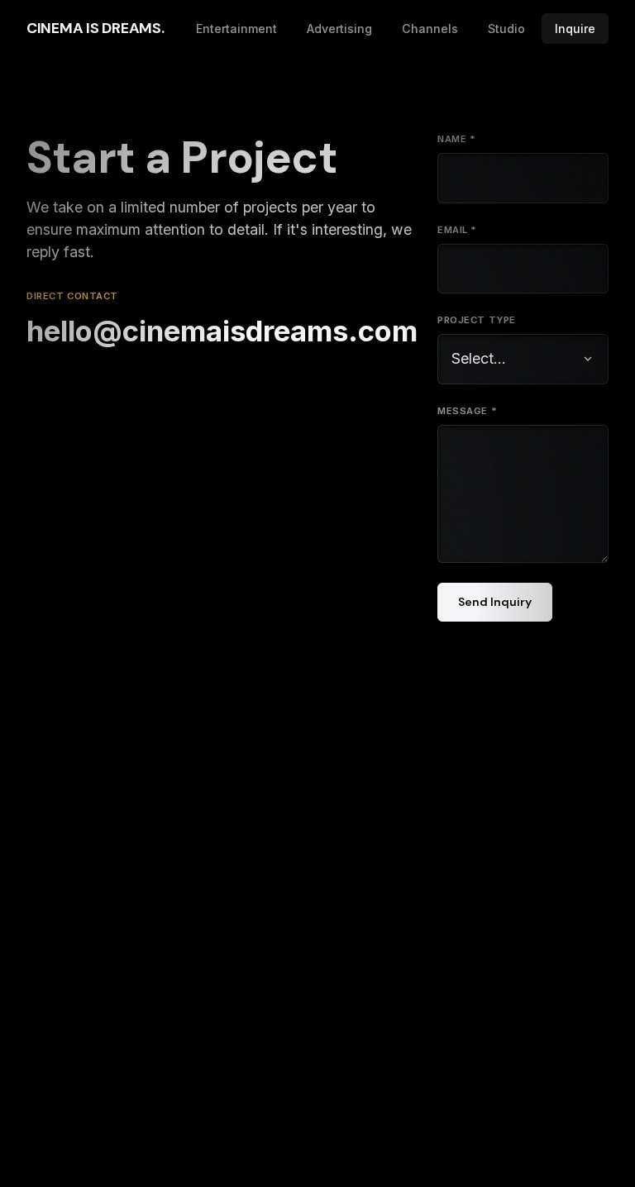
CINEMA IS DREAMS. (95, 28)
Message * (467, 411)
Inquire (575, 28)
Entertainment (236, 28)
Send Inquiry (495, 601)
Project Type (476, 320)
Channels (430, 28)
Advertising (339, 28)
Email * (457, 230)
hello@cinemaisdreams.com (222, 330)
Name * (456, 139)
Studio (506, 28)
